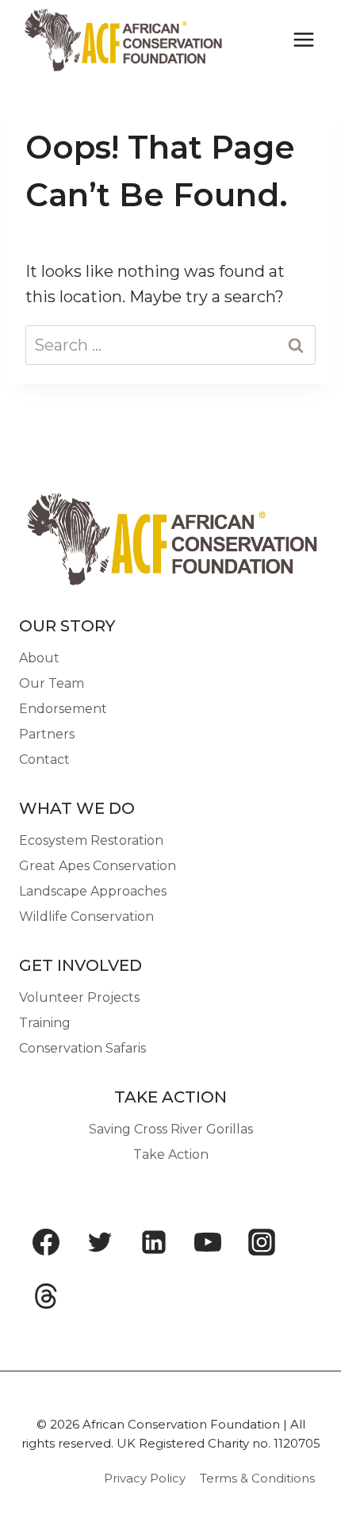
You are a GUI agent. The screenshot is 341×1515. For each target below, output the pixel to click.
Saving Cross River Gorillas (171, 1129)
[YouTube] (208, 1242)
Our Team (51, 683)
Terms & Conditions (257, 1478)
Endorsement (63, 708)
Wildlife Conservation (86, 916)
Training (45, 1022)
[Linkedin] (154, 1242)
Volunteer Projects (79, 997)
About (39, 657)
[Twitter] (100, 1242)
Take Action (171, 1154)
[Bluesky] (100, 1296)
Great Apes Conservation (97, 865)
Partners (47, 734)
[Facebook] (46, 1242)
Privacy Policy (145, 1478)
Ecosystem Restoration (91, 840)
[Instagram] (262, 1242)
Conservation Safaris (82, 1048)
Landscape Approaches (93, 891)
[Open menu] (303, 39)
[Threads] (46, 1296)
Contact (44, 759)
